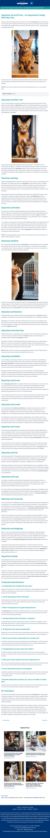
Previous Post (5, 720)
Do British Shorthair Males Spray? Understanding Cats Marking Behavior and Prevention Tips (14, 785)
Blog (5, 757)
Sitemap (31, 807)
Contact (19, 807)
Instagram (29, 809)
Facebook (19, 809)
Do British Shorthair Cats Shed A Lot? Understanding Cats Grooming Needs (35, 753)
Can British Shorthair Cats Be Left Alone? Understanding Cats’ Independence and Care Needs (34, 785)
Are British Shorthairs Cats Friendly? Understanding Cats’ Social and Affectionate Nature (13, 754)
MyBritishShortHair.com (28, 352)
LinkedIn (14, 809)
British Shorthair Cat (10, 757)
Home (2, 797)
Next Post (45, 720)
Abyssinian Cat (34, 87)
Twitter (24, 809)
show (14, 93)
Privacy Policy (25, 807)
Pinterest (35, 809)
